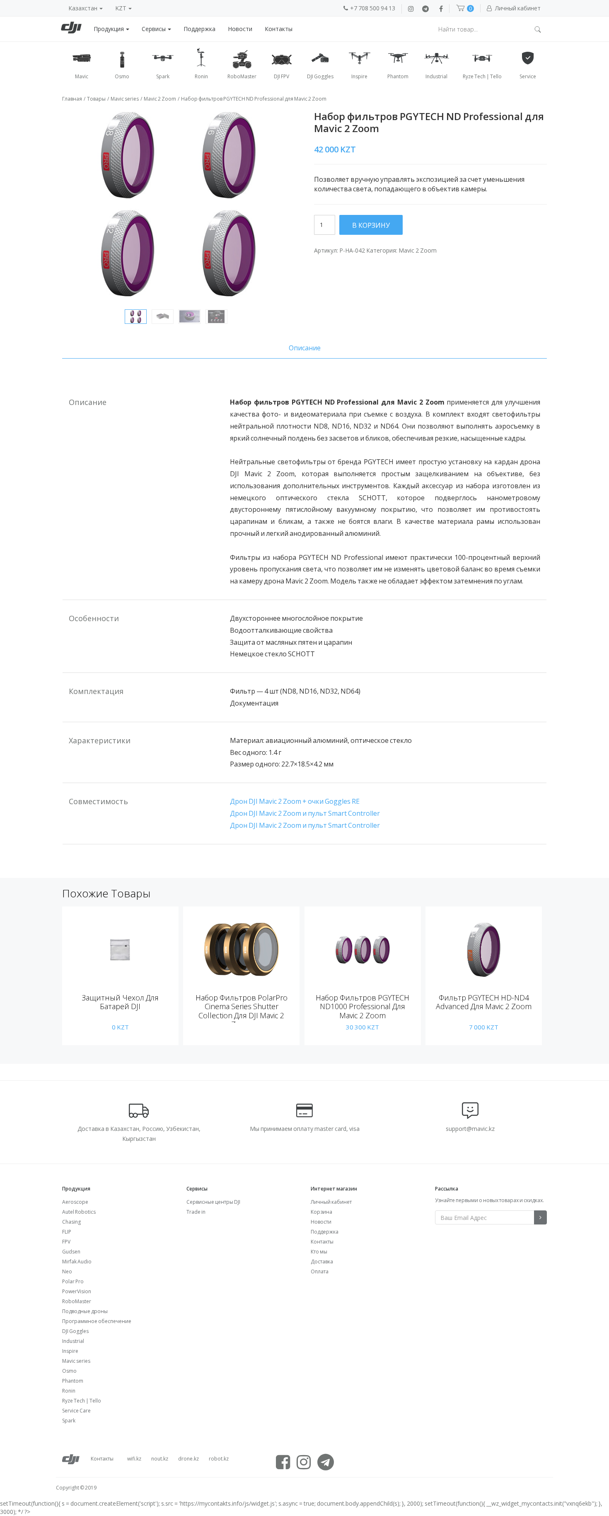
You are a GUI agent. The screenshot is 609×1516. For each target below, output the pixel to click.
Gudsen (71, 1251)
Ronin (68, 1390)
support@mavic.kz (470, 1129)
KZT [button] (121, 8)
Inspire (70, 1351)
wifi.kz (134, 1458)
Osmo (69, 1370)
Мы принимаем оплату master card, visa (305, 1129)
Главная (72, 98)
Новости (240, 29)
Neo (67, 1271)
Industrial (73, 1341)
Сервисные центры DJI (213, 1201)
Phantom (72, 1380)
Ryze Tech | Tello (81, 1400)
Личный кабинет (331, 1201)
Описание (305, 347)
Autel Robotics (79, 1211)
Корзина (321, 1211)
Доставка (322, 1261)
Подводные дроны (85, 1311)
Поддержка (199, 29)
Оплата (320, 1271)
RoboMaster (76, 1301)
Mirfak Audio (77, 1261)
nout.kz (159, 1458)
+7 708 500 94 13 (372, 8)
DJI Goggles (75, 1331)
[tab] (304, 348)
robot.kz (219, 1458)
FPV (66, 1241)
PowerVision (76, 1291)
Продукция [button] (109, 29)
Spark (68, 1420)
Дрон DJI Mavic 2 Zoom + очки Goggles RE (295, 801)
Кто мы (319, 1251)
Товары (96, 98)
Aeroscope (75, 1201)
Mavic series (125, 98)
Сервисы (154, 29)
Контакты (278, 29)
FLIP (66, 1231)
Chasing (71, 1221)
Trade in (195, 1211)
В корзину (371, 225)
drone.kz (188, 1458)
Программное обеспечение (96, 1321)
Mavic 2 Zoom (160, 98)
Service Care (76, 1410)
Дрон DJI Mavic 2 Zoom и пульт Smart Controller (305, 813)
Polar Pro (73, 1281)
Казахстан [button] (83, 8)
